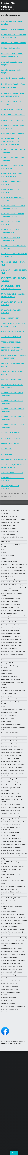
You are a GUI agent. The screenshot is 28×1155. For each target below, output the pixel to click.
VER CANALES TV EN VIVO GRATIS (10, 832)
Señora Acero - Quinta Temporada (10, 824)
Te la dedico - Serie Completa (9, 983)
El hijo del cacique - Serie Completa (11, 819)
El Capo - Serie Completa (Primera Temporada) (14, 938)
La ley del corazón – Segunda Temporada (12, 764)
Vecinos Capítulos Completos (9, 613)
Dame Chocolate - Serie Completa (10, 746)
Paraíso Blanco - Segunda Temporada (11, 901)
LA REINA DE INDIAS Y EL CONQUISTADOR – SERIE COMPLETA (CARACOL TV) (10, 141)
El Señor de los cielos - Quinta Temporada (12, 866)
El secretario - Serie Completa (9, 531)
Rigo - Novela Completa (7, 718)
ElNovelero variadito (10, 1041)
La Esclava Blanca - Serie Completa (10, 598)
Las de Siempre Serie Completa (9, 738)
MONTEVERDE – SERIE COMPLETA (13, 115)
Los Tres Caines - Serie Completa (10, 715)
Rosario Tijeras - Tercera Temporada (11, 679)
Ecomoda (3, 706)
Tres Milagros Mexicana (7, 576)
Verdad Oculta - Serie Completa (10, 986)
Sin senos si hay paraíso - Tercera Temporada (13, 588)
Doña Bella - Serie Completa (9, 889)
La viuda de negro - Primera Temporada (12, 969)
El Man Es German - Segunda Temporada (12, 807)
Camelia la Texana (6, 776)
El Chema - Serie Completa (8, 911)
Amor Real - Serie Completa (8, 693)
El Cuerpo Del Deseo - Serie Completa (11, 966)
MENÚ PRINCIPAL (6, 542)
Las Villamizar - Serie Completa (9, 676)
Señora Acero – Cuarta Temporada (10, 963)
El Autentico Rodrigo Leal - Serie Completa (12, 951)
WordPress (10, 1043)
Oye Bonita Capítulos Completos (10, 975)
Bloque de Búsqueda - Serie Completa (11, 948)
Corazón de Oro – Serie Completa (10, 607)
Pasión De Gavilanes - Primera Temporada (12, 822)
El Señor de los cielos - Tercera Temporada (13, 651)
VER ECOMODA (6, 454)
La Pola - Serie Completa (8, 978)
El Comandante (5, 877)
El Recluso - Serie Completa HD (9, 1009)
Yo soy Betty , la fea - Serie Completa (11, 997)
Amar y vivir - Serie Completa (9, 926)
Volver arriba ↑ (18, 1043)
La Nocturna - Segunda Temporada (11, 850)
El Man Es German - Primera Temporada (12, 767)
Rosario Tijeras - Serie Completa (10, 630)
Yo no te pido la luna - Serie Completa (11, 923)
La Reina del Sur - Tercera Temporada (11, 735)
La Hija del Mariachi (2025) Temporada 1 (12, 642)
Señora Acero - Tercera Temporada (10, 856)
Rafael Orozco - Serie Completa (9, 989)
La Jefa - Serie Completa (7, 555)
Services (3, 552)
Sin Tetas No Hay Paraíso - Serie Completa (12, 941)
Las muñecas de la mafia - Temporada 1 (12, 741)
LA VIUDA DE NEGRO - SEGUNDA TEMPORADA (13, 690)
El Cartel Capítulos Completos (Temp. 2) (12, 932)
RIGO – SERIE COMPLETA (10, 318)
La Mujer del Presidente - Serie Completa (12, 914)
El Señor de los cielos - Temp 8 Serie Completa (14, 564)
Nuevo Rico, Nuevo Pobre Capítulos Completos (14, 920)
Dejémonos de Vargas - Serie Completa (12, 749)
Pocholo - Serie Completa (8, 1003)
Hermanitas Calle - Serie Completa (10, 782)
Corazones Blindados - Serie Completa (11, 636)
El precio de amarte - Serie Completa (11, 847)
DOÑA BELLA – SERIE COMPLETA (12, 379)
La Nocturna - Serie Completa (9, 622)
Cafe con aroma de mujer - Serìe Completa (13, 709)
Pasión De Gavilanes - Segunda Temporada (13, 519)
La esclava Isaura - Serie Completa (10, 804)
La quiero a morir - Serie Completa (10, 758)
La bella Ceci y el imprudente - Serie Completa (14, 616)
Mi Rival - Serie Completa (8, 534)
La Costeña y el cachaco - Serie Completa (12, 770)
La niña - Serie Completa (8, 835)
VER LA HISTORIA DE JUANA (11, 438)
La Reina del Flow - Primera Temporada (12, 699)
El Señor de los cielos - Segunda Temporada (13, 570)
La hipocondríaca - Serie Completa (10, 981)
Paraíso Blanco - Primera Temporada (11, 785)
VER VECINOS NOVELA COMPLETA (12, 473)
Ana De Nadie (5, 790)
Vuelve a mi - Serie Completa (9, 648)
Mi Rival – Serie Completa (10, 48)
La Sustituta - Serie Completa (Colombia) (12, 654)
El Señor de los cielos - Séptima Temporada (13, 573)
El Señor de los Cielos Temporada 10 (11, 892)
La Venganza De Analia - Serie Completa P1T (13, 886)
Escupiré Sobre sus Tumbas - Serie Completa (13, 960)
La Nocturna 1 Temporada (8, 525)
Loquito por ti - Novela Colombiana (10, 619)
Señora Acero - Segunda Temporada (11, 841)
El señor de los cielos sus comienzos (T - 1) (12, 917)
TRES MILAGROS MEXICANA (11, 342)
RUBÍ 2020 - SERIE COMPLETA (9, 516)
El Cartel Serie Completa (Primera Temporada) (14, 585)
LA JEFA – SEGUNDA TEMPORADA (13, 109)
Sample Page (4, 513)
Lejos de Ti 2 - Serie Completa (9, 561)
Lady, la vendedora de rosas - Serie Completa (13, 844)
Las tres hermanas (6, 660)
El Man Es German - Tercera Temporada (12, 610)
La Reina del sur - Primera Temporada (11, 755)
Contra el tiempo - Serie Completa (10, 895)
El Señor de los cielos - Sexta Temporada (12, 773)
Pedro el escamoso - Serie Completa (11, 633)
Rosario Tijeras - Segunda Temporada (11, 752)
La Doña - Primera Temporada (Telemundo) (13, 904)
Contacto (3, 558)
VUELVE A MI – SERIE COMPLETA (12, 331)
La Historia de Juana (6, 696)
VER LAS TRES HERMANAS (10, 433)
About (2, 549)
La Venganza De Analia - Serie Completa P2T (13, 1006)
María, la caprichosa (6, 859)
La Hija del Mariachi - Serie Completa (11, 582)
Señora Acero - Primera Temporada (11, 639)
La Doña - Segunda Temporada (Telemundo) (13, 929)
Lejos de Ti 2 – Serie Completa (12, 29)
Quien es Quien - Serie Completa (10, 1012)
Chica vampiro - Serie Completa (10, 590)
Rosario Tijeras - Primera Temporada (11, 645)
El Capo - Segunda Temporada (9, 601)
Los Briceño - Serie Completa (9, 579)
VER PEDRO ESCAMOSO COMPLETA (13, 460)
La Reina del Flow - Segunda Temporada (12, 567)
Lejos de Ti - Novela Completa (9, 957)
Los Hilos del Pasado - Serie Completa (11, 972)
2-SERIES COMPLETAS (7, 1000)
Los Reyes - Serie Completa (8, 528)
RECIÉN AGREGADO (6, 721)
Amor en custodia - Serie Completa (10, 874)
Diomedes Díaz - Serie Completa (10, 522)
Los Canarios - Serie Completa (9, 935)
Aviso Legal (4, 687)
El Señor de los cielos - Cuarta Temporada (12, 880)
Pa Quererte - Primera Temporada (10, 761)
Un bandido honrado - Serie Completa (11, 816)
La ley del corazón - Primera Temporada (12, 628)
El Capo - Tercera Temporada (9, 657)
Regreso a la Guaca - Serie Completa (11, 724)
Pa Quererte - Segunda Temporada (10, 787)
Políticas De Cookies (6, 670)
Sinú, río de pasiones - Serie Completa (11, 838)
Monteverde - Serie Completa (9, 712)
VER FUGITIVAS (6, 449)
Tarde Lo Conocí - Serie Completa (10, 510)
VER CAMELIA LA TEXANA (10, 443)
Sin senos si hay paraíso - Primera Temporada (14, 853)
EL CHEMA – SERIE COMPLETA (12, 120)
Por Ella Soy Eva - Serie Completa (10, 793)
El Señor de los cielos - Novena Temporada (13, 625)
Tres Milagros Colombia (7, 663)
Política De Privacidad (7, 673)
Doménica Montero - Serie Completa (11, 604)
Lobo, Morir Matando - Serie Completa (11, 796)
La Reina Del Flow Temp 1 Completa (10, 898)
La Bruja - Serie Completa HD (9, 779)
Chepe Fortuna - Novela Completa (10, 810)
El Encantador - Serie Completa (9, 732)
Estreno (11, 87)
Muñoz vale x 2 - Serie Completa (10, 813)
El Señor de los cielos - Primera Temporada (13, 954)
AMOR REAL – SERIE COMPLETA (12, 134)
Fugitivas (3, 883)
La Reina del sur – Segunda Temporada (12, 744)
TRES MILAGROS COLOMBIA (11, 337)
